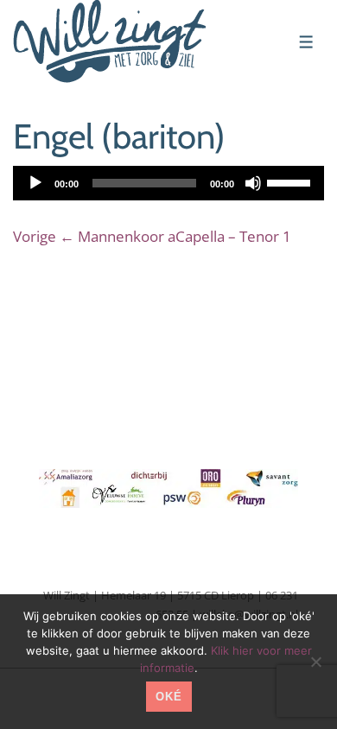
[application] (168, 183)
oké (169, 696)
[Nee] (315, 661)
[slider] (291, 181)
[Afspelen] (35, 183)
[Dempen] (253, 183)
